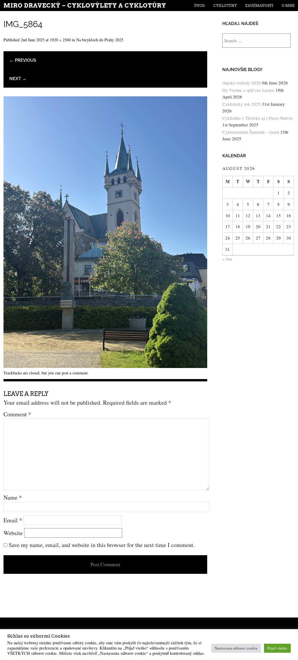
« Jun (227, 259)
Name (12, 497)
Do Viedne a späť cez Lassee (248, 90)
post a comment (75, 373)
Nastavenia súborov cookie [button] (236, 648)
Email (12, 520)
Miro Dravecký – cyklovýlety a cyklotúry (84, 5)
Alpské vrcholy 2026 (241, 83)
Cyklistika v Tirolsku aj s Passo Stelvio (257, 118)
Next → (17, 78)
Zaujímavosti (259, 5)
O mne (288, 5)
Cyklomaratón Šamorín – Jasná (250, 132)
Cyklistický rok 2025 (241, 104)
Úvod (199, 5)
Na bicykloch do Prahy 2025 (99, 40)
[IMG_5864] (105, 366)
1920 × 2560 (60, 40)
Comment (17, 414)
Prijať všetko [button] (277, 648)
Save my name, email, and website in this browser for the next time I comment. (102, 545)
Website (13, 533)
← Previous (22, 60)
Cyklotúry (225, 5)
